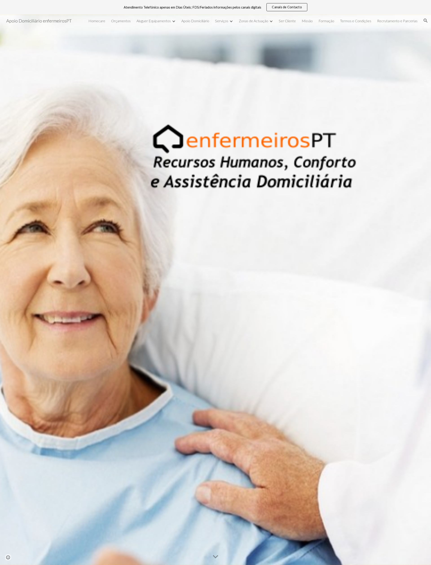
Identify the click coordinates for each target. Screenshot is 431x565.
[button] (425, 20)
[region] (215, 7)
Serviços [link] (221, 21)
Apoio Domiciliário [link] (195, 21)
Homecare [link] (96, 21)
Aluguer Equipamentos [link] (153, 21)
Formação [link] (326, 21)
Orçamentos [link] (121, 21)
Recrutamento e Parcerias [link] (397, 21)
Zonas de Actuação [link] (253, 21)
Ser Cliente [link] (287, 21)
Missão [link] (307, 21)
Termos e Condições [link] (355, 21)
